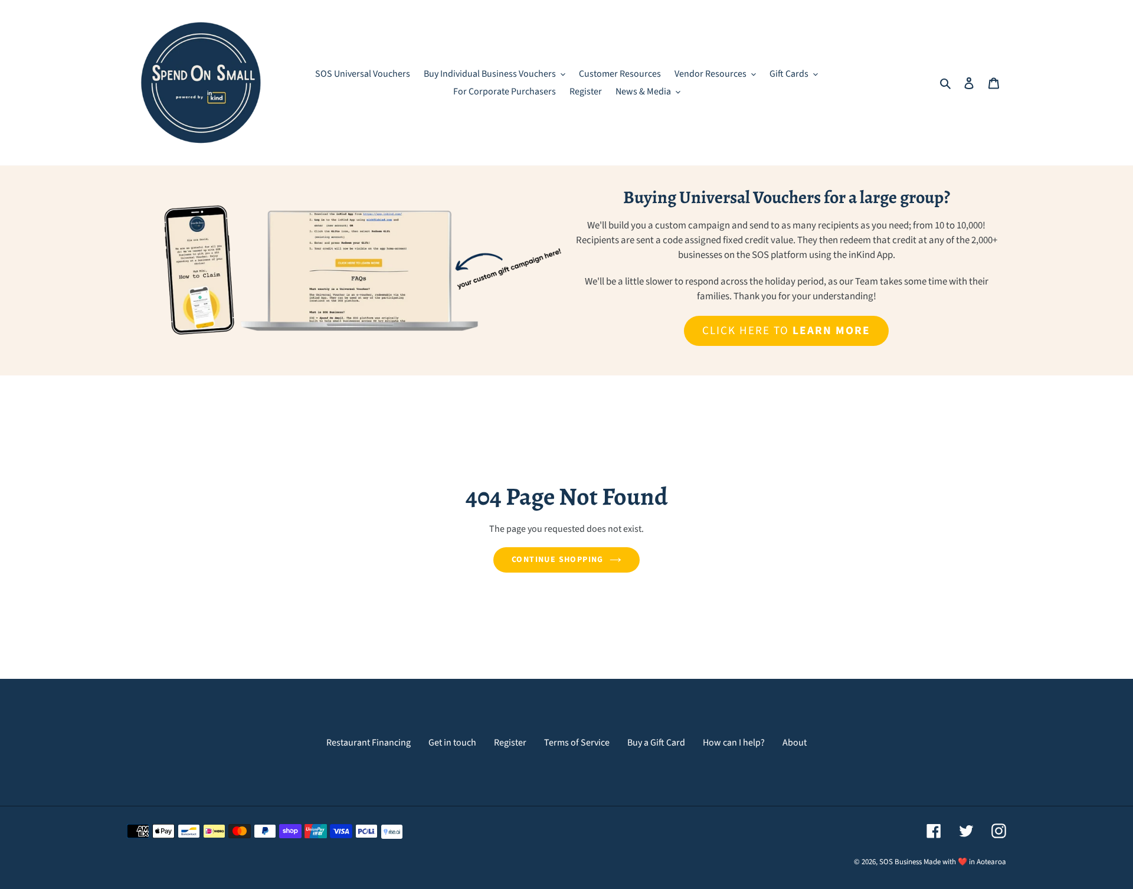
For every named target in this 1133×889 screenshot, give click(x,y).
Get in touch (452, 742)
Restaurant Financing (368, 742)
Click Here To (786, 330)
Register (510, 742)
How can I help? (734, 742)
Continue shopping (558, 560)
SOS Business (900, 862)
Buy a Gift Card (656, 742)
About (794, 742)
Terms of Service (577, 742)
